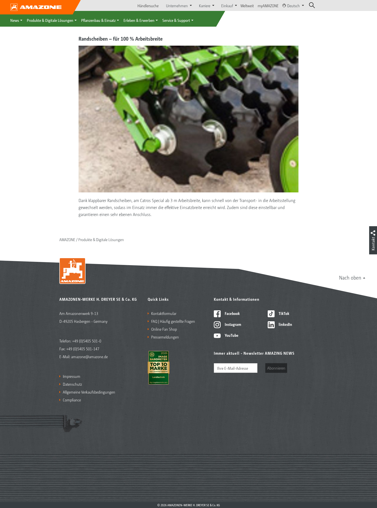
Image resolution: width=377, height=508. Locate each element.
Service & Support (176, 20)
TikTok (283, 313)
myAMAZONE (268, 5)
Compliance (72, 400)
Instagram (232, 324)
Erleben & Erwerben (138, 20)
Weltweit (247, 5)
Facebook (232, 313)
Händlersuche (148, 5)
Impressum (71, 376)
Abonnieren (276, 368)
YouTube (231, 335)
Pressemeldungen (165, 337)
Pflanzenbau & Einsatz (98, 20)
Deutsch (293, 5)
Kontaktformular (163, 313)
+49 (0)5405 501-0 (86, 341)
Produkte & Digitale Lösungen (50, 20)
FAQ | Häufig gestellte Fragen (173, 321)
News (14, 20)
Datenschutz (72, 384)
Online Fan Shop (164, 329)
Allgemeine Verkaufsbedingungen (89, 392)
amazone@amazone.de (89, 356)
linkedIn (285, 324)
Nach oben (350, 277)
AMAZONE (67, 239)
